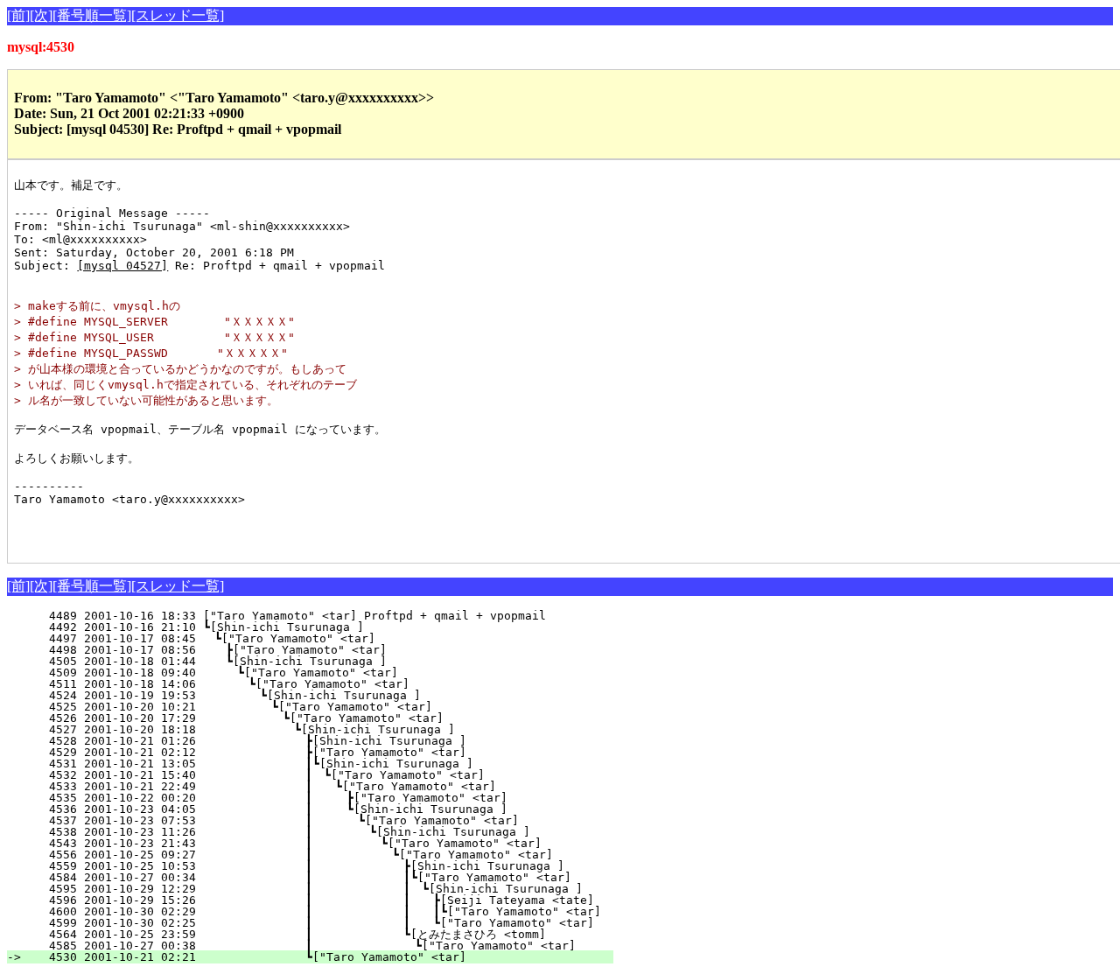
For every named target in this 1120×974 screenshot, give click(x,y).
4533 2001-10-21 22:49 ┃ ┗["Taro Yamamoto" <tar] (314, 786)
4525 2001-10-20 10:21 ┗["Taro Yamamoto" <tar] (324, 706)
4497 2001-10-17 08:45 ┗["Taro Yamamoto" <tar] (331, 638)
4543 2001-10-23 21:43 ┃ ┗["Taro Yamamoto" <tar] (309, 843)
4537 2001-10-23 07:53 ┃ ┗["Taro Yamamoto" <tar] (312, 820)
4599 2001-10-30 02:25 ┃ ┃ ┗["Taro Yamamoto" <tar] (328, 922)
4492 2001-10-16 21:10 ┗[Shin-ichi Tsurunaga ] (332, 627)
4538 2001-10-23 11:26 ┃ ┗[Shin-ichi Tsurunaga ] (310, 831)
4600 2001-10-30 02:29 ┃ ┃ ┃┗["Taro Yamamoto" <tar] (339, 911)
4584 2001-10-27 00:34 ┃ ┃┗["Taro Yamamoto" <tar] (303, 877)
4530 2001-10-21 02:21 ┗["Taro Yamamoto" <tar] (320, 956)
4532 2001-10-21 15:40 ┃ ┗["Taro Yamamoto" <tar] (316, 774)
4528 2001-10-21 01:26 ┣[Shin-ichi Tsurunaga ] (320, 740)
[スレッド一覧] (177, 15)
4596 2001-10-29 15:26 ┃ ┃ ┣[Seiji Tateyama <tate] (328, 900)
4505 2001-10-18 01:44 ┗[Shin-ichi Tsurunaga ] (330, 661)
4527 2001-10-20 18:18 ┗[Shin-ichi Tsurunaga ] (322, 729)
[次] (41, 15)
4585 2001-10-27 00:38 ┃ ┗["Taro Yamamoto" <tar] (305, 945)
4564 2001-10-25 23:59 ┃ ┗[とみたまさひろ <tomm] (297, 934)
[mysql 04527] (122, 265)
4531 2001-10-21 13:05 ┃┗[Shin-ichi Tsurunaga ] (317, 763)
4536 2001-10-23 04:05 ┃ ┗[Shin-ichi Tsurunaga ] (313, 809)
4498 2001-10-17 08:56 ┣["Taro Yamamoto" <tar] (330, 649)
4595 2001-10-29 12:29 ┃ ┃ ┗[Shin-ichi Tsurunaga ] (316, 888)
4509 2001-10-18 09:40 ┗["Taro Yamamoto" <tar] (328, 672)
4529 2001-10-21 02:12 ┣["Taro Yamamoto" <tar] (320, 752)
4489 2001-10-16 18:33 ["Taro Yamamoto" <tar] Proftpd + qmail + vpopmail (336, 615)
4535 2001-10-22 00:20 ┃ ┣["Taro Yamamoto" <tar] (313, 797)
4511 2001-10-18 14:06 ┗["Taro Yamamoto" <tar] (327, 683)
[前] (18, 15)
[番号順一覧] (91, 15)
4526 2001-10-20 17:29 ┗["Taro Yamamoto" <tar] (323, 718)
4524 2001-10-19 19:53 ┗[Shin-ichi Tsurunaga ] (326, 695)
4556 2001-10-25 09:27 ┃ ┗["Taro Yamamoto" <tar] (308, 854)
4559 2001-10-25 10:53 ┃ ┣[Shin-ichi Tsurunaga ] (306, 865)
